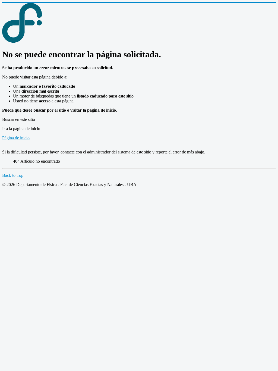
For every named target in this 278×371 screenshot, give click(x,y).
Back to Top (12, 175)
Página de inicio (16, 138)
